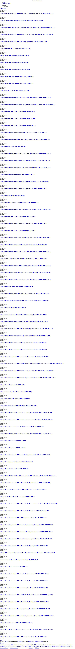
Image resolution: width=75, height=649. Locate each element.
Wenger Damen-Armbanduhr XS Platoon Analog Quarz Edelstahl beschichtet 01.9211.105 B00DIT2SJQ (27, 104)
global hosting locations (39, 641)
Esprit (39, 644)
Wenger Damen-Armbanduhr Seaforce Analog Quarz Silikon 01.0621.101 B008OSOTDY (23, 244)
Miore (26, 646)
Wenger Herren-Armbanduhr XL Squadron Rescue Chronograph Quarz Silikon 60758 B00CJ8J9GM (27, 13)
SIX (11, 648)
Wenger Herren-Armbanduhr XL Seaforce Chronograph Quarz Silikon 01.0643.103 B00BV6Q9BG (26, 538)
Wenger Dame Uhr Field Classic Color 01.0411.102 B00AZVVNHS (17, 216)
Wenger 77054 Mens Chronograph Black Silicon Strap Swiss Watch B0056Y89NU (21, 20)
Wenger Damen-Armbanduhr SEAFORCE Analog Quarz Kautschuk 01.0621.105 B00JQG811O (25, 265)
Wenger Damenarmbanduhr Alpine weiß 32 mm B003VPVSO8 (16, 286)
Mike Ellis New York (20, 646)
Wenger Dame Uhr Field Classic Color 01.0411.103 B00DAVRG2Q (17, 111)
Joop (68, 644)
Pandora (50, 646)
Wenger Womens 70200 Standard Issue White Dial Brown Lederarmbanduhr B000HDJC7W (24, 300)
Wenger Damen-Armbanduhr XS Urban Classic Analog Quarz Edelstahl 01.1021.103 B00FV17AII (26, 412)
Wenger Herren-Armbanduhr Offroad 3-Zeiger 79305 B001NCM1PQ (18, 405)
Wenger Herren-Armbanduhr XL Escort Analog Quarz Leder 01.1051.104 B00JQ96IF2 (23, 517)
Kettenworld (2, 646)
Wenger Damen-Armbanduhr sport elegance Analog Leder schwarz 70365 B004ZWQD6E (23, 132)
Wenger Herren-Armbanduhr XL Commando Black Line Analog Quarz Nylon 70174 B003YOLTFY (26, 419)
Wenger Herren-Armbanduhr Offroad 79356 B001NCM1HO (16, 622)
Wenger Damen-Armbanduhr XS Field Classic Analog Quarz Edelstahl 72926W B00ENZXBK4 (25, 237)
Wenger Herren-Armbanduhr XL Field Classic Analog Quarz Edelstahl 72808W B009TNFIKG (25, 482)
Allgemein (6, 6)
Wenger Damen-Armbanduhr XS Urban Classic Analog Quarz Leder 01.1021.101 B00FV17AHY (25, 97)
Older (1, 640)
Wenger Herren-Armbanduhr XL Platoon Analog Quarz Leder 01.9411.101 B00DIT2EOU (24, 587)
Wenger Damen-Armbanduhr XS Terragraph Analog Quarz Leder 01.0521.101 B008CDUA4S (24, 293)
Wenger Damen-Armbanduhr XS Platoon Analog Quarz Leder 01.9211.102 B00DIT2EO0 (23, 188)
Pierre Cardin (55, 646)
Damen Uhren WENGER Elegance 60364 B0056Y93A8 (14, 62)
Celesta (21, 644)
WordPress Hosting (31, 641)
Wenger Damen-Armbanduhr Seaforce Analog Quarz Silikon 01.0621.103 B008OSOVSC (23, 342)
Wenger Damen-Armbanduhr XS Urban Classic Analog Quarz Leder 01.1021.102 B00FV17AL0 (25, 251)
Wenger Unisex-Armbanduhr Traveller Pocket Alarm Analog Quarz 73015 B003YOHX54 (23, 314)
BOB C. (17, 644)
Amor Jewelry (6, 644)
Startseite (3, 2)
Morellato (30, 646)
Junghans (70, 644)
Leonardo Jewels (9, 646)
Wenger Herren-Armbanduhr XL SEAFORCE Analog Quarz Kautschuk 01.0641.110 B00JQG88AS (26, 594)
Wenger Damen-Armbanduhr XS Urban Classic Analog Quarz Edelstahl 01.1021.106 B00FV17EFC (26, 433)
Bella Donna (13, 644)
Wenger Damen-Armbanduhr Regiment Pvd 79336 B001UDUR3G (17, 174)
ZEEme (37, 648)
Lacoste (6, 646)
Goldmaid (49, 644)
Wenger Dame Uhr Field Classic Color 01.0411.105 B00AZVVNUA (17, 230)
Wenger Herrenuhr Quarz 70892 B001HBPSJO (12, 447)
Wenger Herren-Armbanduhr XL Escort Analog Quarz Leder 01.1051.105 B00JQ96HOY (23, 636)
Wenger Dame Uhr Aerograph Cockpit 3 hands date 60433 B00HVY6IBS (19, 202)
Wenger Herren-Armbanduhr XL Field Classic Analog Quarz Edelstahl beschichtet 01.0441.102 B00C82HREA (29, 503)
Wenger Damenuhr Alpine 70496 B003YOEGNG (13, 146)
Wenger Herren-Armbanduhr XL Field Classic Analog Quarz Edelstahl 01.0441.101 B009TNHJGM (26, 328)
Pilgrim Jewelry (66, 646)
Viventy (31, 648)
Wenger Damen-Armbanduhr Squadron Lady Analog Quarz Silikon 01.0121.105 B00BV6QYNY (25, 167)
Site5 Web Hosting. (20, 641)
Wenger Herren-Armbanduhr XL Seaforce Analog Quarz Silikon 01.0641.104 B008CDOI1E (24, 573)
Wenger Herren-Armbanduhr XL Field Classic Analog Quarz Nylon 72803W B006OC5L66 (24, 580)
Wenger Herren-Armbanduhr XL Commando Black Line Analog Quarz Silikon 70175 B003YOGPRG (27, 370)
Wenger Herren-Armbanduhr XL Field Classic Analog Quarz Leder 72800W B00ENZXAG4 (24, 510)
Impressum (2, 643)
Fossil (44, 644)
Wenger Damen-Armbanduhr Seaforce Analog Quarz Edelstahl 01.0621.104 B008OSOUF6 (24, 321)
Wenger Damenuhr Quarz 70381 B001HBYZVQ (13, 307)
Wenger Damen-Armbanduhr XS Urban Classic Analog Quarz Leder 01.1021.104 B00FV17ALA (25, 279)
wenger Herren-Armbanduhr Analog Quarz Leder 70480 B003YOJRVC (19, 559)
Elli (35, 644)
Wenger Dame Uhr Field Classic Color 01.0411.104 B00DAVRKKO (18, 125)
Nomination (36, 646)
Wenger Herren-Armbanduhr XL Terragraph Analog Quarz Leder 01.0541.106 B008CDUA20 (25, 608)
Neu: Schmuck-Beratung (6, 3)
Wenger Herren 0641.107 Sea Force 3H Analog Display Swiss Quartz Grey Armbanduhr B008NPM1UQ (27, 27)
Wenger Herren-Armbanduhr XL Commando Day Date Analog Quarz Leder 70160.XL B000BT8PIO (26, 524)
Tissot (19, 647)
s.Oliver (6, 648)
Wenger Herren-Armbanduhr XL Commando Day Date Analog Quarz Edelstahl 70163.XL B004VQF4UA (28, 377)
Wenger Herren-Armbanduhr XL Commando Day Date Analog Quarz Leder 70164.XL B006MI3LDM (27, 615)
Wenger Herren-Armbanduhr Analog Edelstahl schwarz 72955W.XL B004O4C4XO (22, 426)
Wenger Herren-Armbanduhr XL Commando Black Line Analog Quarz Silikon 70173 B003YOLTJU (26, 34)
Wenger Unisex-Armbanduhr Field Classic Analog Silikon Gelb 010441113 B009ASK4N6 (23, 258)
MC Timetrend (13, 646)
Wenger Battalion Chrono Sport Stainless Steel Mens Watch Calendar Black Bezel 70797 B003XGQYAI (27, 552)
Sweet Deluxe (15, 647)
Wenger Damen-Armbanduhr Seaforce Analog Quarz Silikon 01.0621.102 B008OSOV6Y (23, 349)
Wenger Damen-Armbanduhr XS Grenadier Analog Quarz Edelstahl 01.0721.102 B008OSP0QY (25, 209)
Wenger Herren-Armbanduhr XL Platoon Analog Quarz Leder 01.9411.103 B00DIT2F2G (23, 41)
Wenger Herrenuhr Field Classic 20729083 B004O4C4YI (15, 398)
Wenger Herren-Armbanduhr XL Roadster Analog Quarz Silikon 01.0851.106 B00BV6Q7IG (24, 356)
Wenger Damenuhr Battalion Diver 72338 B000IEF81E (14, 468)
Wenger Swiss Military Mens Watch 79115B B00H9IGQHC (16, 391)
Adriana (2, 644)
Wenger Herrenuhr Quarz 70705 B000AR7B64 (12, 384)
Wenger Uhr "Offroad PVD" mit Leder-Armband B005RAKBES (17, 496)
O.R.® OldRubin (44, 646)
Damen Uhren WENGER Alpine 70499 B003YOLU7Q (14, 55)
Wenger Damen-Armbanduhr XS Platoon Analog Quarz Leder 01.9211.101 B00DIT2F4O (23, 223)
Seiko (9, 647)
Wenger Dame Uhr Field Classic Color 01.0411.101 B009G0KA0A (17, 118)
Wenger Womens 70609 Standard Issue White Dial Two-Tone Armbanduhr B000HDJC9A (23, 489)
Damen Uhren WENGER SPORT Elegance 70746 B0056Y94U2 (17, 83)
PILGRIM (60, 646)
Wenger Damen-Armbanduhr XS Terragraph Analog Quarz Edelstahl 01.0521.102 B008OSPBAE (25, 272)
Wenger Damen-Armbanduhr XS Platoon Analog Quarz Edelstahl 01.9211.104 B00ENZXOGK (25, 160)
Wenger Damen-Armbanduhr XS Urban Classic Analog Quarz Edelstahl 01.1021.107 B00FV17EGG (26, 629)
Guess (53, 644)
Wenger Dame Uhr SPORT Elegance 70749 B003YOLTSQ (15, 48)
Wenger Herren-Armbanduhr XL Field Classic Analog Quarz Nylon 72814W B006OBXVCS (24, 601)
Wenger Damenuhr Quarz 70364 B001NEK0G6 (12, 195)
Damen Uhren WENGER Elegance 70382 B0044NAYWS (15, 69)
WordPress (6, 641)
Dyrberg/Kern (31, 644)
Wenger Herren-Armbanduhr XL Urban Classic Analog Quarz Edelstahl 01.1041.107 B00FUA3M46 (26, 531)
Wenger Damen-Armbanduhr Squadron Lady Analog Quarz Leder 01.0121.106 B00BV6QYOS (25, 335)
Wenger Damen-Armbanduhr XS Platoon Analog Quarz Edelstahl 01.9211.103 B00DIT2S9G (24, 181)
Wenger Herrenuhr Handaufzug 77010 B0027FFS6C (14, 566)
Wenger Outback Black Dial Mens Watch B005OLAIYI (14, 90)
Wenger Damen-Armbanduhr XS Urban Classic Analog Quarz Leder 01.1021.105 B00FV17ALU (25, 153)
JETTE (60, 644)
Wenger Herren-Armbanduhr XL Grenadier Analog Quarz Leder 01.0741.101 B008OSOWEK (25, 454)
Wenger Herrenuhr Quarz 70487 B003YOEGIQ (13, 440)
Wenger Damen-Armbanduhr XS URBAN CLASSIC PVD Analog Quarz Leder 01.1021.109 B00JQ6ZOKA (28, 475)
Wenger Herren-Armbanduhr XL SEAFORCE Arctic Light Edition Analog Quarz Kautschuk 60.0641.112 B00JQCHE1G (32, 363)
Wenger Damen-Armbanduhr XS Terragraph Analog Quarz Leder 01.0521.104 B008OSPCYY (25, 139)
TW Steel (22, 647)
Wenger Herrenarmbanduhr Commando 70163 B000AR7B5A (16, 461)
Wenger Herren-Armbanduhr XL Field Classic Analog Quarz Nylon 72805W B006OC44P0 (24, 545)
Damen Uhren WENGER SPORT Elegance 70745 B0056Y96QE (17, 76)
